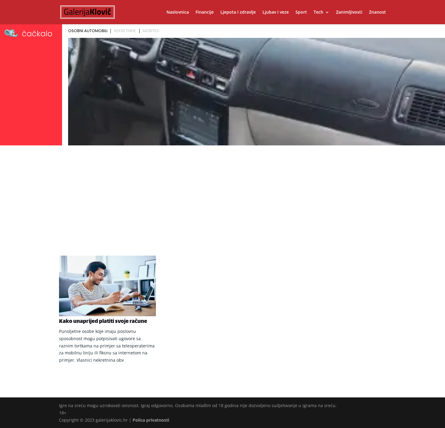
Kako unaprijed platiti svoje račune (103, 322)
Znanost (377, 12)
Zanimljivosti (349, 12)
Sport (301, 12)
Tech (318, 12)
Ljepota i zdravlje (238, 12)
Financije (205, 12)
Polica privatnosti (151, 420)
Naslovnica (177, 12)
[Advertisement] (222, 193)
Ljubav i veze (275, 12)
